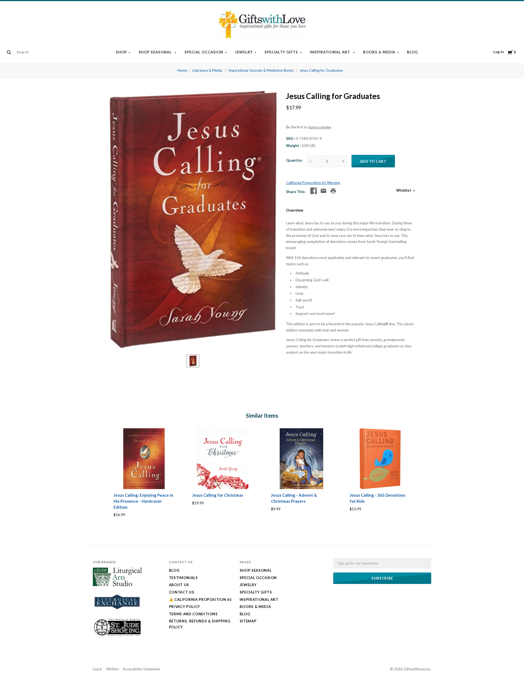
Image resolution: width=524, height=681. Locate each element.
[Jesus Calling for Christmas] (222, 458)
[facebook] (313, 191)
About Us (179, 585)
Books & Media (379, 52)
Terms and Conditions (193, 614)
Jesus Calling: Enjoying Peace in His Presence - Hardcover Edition (143, 501)
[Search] (9, 52)
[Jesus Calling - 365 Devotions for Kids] (380, 458)
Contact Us (181, 592)
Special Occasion (203, 52)
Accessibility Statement (141, 669)
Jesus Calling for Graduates (321, 70)
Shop (121, 52)
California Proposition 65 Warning (313, 182)
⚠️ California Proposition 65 (200, 599)
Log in (498, 52)
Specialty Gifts (281, 52)
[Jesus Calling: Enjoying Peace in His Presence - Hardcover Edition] (144, 458)
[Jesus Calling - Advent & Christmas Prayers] (301, 458)
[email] (323, 191)
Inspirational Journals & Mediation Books (261, 70)
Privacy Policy (184, 606)
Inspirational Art (330, 52)
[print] (333, 191)
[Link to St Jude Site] (117, 636)
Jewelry (244, 52)
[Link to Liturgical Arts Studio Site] (117, 585)
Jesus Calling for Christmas (217, 495)
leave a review (319, 127)
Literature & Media (207, 70)
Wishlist (404, 190)
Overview (294, 210)
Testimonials (183, 577)
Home (182, 70)
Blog (412, 52)
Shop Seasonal (156, 52)
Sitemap (248, 621)
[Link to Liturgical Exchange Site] (117, 612)
